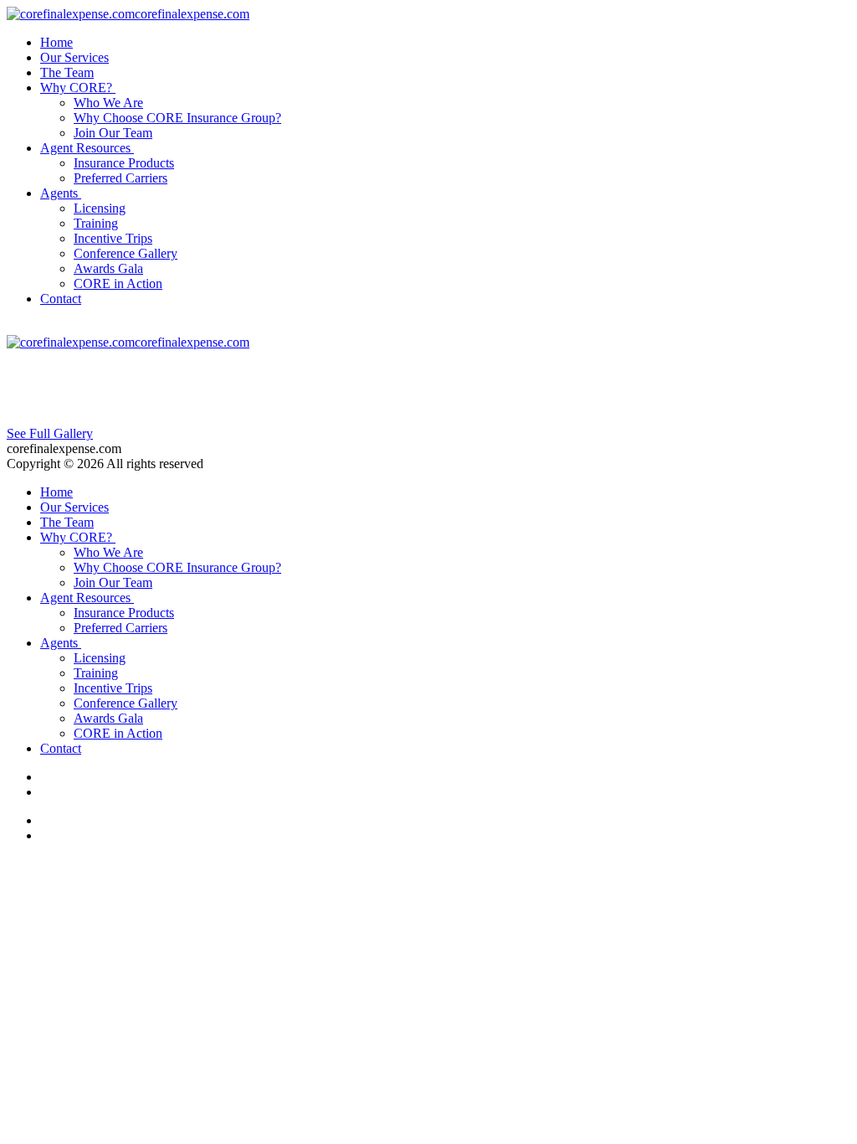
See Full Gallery (50, 433)
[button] (79, 87)
